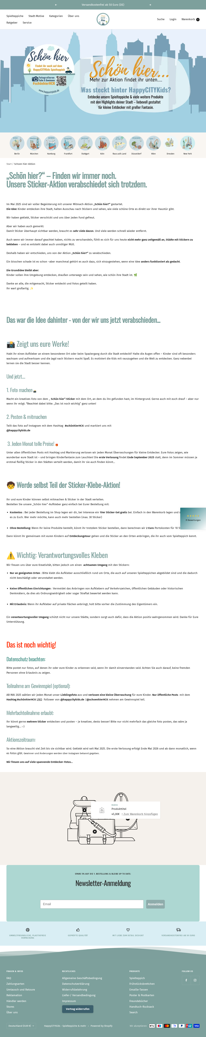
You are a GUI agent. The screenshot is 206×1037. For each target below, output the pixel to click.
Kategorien (56, 16)
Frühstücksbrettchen (142, 984)
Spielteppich (137, 978)
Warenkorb (190, 19)
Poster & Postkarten (141, 995)
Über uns (73, 16)
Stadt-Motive (36, 16)
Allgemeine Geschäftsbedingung (82, 978)
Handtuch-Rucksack (141, 1006)
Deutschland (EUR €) (20, 1025)
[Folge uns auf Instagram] (195, 980)
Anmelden (155, 904)
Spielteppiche (14, 16)
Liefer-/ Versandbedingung (78, 995)
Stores (10, 1006)
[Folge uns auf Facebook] (186, 980)
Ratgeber (12, 22)
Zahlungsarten (15, 984)
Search (133, 1012)
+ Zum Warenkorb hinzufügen (140, 814)
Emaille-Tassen (138, 989)
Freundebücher (138, 1001)
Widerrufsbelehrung (74, 989)
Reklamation (14, 995)
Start (9, 163)
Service (27, 22)
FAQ (8, 978)
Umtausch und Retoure (20, 989)
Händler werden (16, 1001)
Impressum (69, 1001)
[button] (193, 518)
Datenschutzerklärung (75, 984)
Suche (160, 19)
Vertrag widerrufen (77, 1009)
